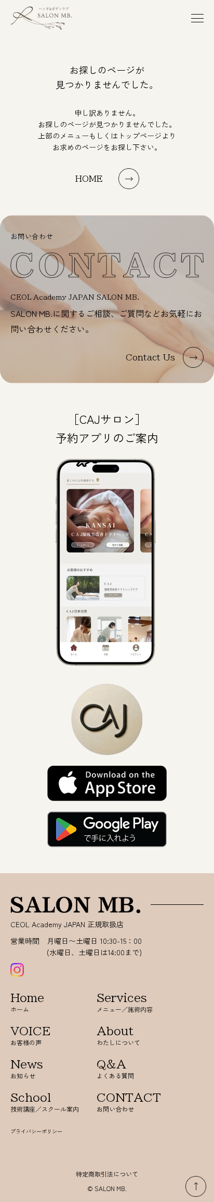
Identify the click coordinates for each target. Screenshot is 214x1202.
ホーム (27, 1002)
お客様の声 (30, 1036)
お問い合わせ (129, 1102)
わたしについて (118, 1036)
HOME (89, 179)
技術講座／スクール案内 (44, 1102)
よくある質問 (115, 1069)
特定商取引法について (107, 1173)
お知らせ (26, 1069)
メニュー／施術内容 (125, 1002)
